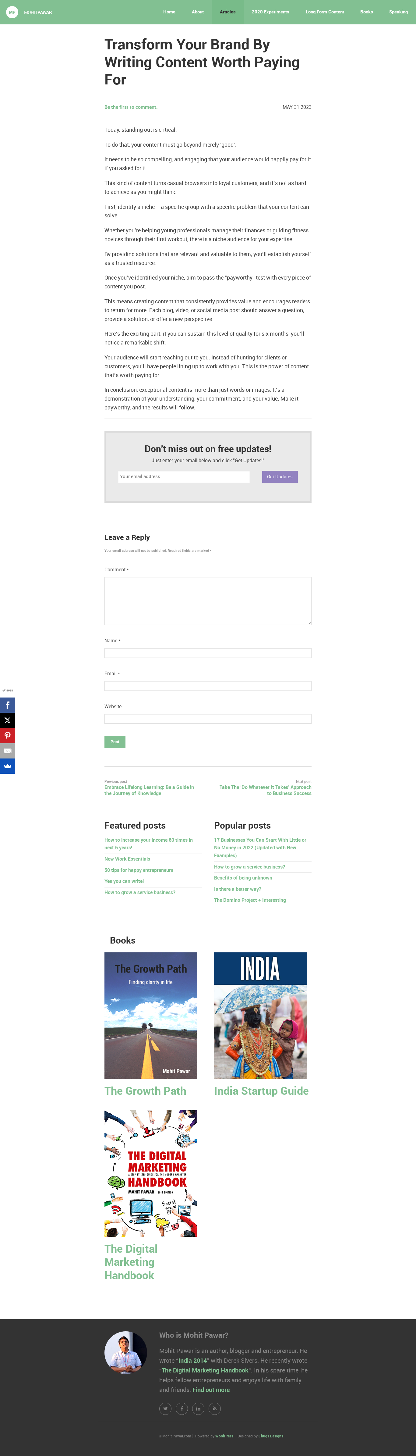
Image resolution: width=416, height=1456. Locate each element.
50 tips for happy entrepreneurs (138, 870)
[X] (7, 720)
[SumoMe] (7, 766)
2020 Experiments (270, 12)
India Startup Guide (261, 1091)
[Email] (7, 750)
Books (366, 12)
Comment (116, 570)
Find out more (211, 1390)
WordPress (224, 1436)
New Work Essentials (127, 859)
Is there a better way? (237, 889)
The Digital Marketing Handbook (131, 1263)
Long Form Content (325, 12)
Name (112, 641)
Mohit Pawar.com (29, 12)
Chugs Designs (271, 1436)
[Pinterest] (7, 735)
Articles (228, 12)
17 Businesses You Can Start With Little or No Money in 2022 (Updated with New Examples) (260, 848)
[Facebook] (7, 705)
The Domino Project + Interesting (250, 900)
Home (169, 12)
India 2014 (192, 1361)
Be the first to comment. (131, 107)
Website (113, 706)
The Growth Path (145, 1091)
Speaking (398, 12)
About (198, 12)
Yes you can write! (124, 881)
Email (112, 673)
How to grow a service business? (139, 892)
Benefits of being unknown (243, 878)
